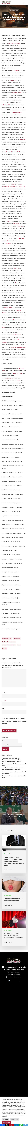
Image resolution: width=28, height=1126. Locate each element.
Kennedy (22, 139)
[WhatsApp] (21, 1125)
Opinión (4, 648)
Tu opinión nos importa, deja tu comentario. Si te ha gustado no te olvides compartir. (12, 665)
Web (3, 709)
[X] (7, 1125)
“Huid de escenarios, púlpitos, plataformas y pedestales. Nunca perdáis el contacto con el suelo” (12, 759)
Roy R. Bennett (15, 70)
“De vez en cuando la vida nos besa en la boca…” (14, 764)
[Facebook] (2, 1125)
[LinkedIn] (16, 1125)
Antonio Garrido (6, 638)
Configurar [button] (5, 1119)
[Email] (25, 1125)
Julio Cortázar (12, 80)
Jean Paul (8, 243)
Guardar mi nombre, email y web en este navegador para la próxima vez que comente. (14, 721)
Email (4, 701)
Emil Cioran (21, 226)
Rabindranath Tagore (11, 320)
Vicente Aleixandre (15, 335)
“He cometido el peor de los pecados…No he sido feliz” (14, 772)
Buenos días (14, 10)
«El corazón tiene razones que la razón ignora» (14, 776)
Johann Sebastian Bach (13, 152)
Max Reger (16, 223)
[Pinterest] (11, 1125)
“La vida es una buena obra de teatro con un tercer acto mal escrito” (13, 768)
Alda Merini (15, 283)
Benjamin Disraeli (17, 92)
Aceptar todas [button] (6, 1122)
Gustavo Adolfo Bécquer (18, 347)
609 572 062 (10, 972)
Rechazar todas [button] (14, 1119)
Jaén (18, 645)
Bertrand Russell (8, 105)
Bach (13, 184)
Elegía (18, 380)
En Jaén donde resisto (8, 642)
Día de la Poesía (7, 307)
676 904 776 (9, 969)
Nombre (4, 693)
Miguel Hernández (17, 373)
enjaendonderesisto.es (8, 645)
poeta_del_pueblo (9, 378)
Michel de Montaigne (14, 43)
